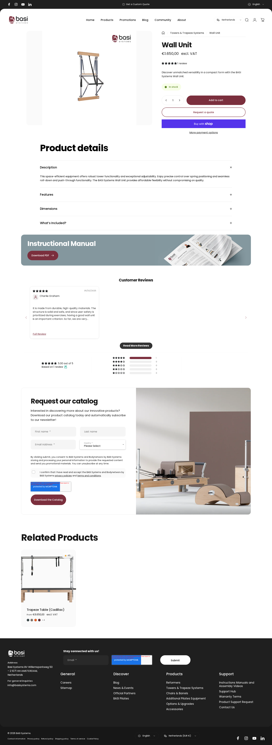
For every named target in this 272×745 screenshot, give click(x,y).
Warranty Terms (230, 696)
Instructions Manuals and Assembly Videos (236, 684)
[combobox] (256, 4)
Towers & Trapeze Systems (187, 33)
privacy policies (63, 475)
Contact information (17, 738)
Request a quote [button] (203, 112)
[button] (169, 63)
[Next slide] (245, 317)
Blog (116, 683)
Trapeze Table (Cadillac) (46, 610)
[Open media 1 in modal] (89, 78)
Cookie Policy (93, 738)
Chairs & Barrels (177, 693)
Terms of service (77, 738)
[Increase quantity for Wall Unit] (180, 100)
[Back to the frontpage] (163, 33)
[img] (40, 291)
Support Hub (227, 691)
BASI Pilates (121, 698)
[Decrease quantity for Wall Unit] (165, 100)
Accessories (174, 709)
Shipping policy (61, 738)
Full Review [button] (39, 334)
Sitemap (66, 688)
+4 (43, 620)
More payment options (203, 132)
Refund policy (47, 738)
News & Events (123, 688)
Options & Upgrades (180, 704)
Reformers (173, 683)
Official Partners (124, 693)
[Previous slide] (26, 317)
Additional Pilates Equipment (186, 698)
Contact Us (227, 707)
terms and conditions (89, 475)
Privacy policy (33, 738)
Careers (65, 683)
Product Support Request (236, 702)
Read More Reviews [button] (136, 345)
